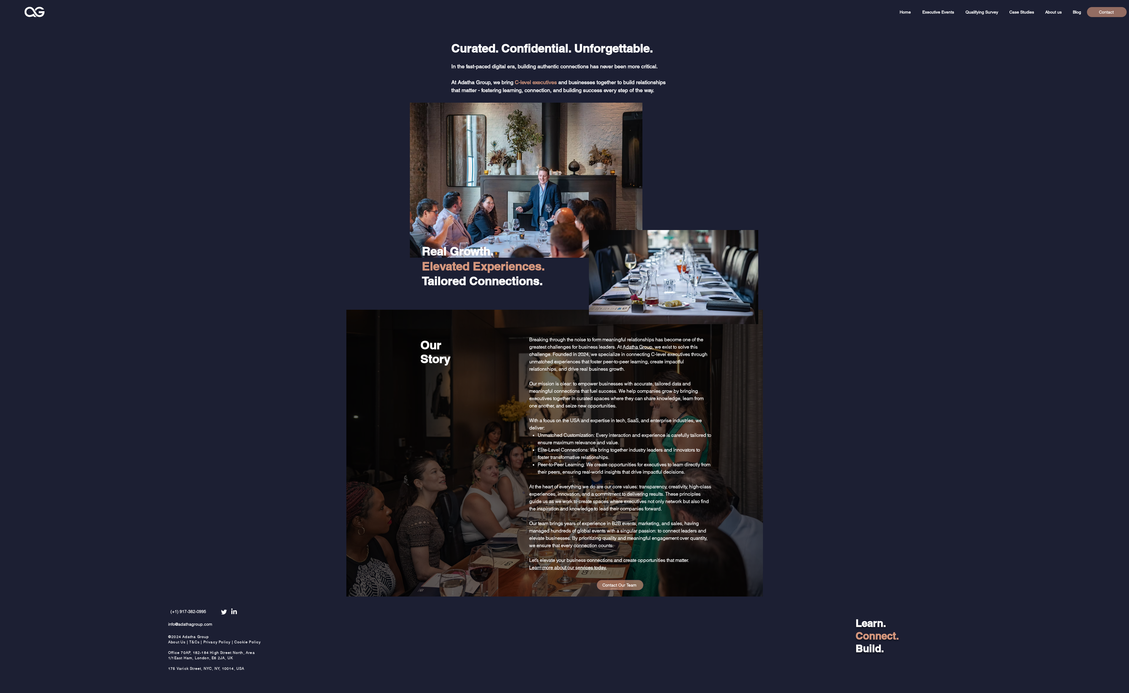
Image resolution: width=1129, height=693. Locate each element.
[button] (938, 12)
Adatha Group (637, 347)
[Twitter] (224, 611)
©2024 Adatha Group (188, 636)
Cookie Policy (247, 642)
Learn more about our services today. (568, 567)
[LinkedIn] (234, 611)
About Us (177, 642)
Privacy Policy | (218, 642)
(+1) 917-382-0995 (188, 611)
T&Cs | (196, 642)
